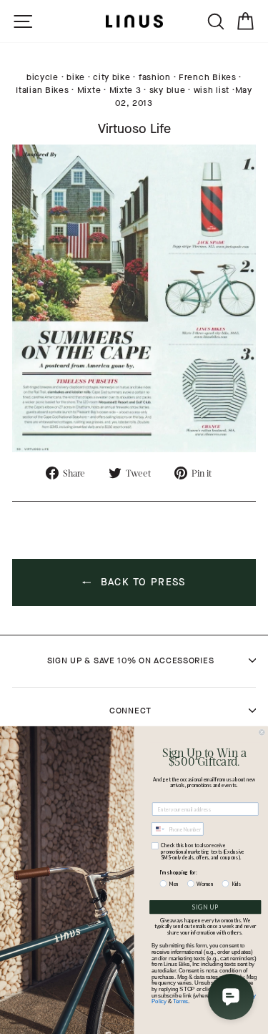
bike (75, 77)
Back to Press (141, 582)
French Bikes (208, 77)
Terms (180, 1001)
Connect (130, 710)
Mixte (89, 90)
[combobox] (159, 829)
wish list (211, 90)
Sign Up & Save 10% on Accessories (130, 660)
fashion (155, 77)
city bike (111, 77)
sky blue (167, 90)
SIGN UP (205, 907)
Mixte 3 (125, 90)
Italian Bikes (42, 90)
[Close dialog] (262, 732)
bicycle (42, 77)
